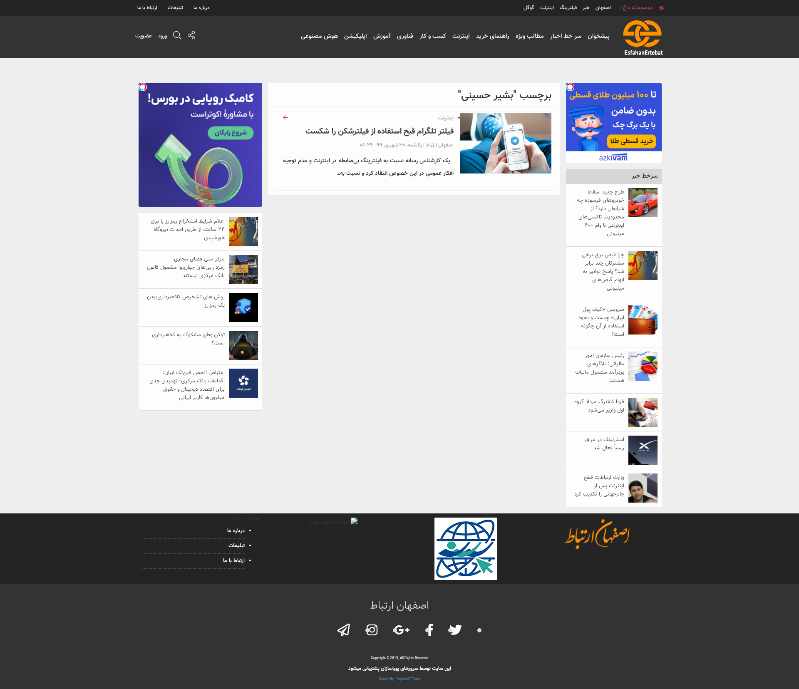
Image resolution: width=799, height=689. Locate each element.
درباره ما (202, 8)
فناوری (405, 36)
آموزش (382, 36)
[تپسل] (570, 87)
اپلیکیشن (355, 36)
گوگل (529, 8)
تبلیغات (175, 8)
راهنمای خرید (492, 36)
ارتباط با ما (147, 8)
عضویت (143, 36)
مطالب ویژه (530, 36)
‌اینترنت (547, 8)
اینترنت (461, 36)
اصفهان (603, 8)
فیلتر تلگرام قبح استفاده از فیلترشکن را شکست (379, 132)
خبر (586, 8)
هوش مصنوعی (319, 36)
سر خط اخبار (565, 36)
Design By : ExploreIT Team (399, 679)
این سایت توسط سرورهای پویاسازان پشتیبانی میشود (399, 668)
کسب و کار (432, 36)
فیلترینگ (568, 8)
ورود (162, 36)
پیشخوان (599, 36)
